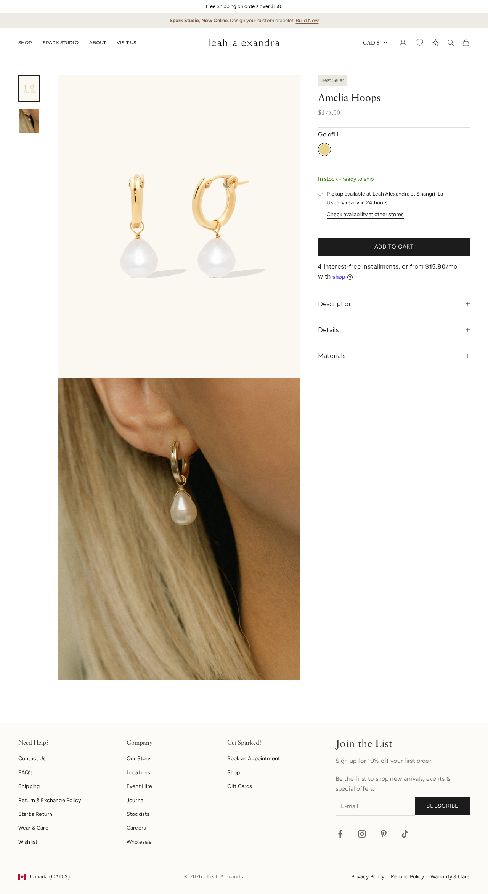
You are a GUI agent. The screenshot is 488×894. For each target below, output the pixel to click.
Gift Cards (239, 786)
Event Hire (139, 786)
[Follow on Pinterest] (383, 834)
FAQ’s (25, 772)
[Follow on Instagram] (362, 834)
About (97, 42)
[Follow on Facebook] (340, 834)
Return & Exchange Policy (49, 800)
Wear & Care (33, 828)
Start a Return (35, 814)
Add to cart (394, 246)
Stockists (138, 814)
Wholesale (139, 842)
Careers (136, 828)
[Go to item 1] (29, 88)
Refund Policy (407, 876)
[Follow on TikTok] (405, 834)
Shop (25, 42)
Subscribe (442, 806)
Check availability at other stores (365, 214)
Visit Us (126, 42)
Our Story (138, 758)
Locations (138, 772)
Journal (135, 800)
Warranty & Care (450, 876)
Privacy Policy (367, 876)
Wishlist (27, 842)
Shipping (29, 786)
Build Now (307, 20)
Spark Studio (60, 42)
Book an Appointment (253, 758)
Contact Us (32, 758)
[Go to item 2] (29, 121)
